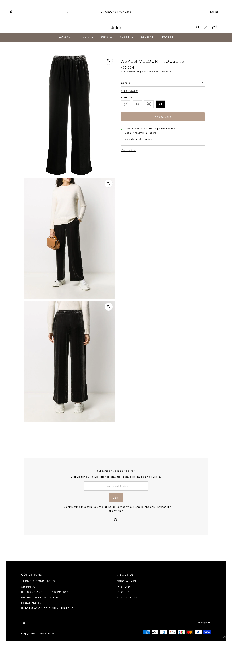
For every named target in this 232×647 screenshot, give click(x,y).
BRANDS (147, 37)
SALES (125, 37)
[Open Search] (198, 27)
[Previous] (67, 12)
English (214, 11)
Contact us (128, 150)
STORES (167, 37)
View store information (138, 139)
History (124, 586)
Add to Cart (163, 116)
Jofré (51, 633)
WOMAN (65, 37)
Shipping (141, 72)
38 (127, 105)
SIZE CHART (129, 91)
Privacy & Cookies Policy (42, 597)
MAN (86, 37)
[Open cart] (214, 27)
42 (150, 105)
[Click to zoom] (109, 61)
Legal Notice (32, 602)
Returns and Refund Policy (44, 592)
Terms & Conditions (38, 581)
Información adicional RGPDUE (47, 608)
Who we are (127, 581)
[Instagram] (11, 11)
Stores (123, 592)
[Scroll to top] (224, 637)
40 (139, 105)
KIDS (105, 37)
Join (116, 497)
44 (160, 104)
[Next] (165, 12)
